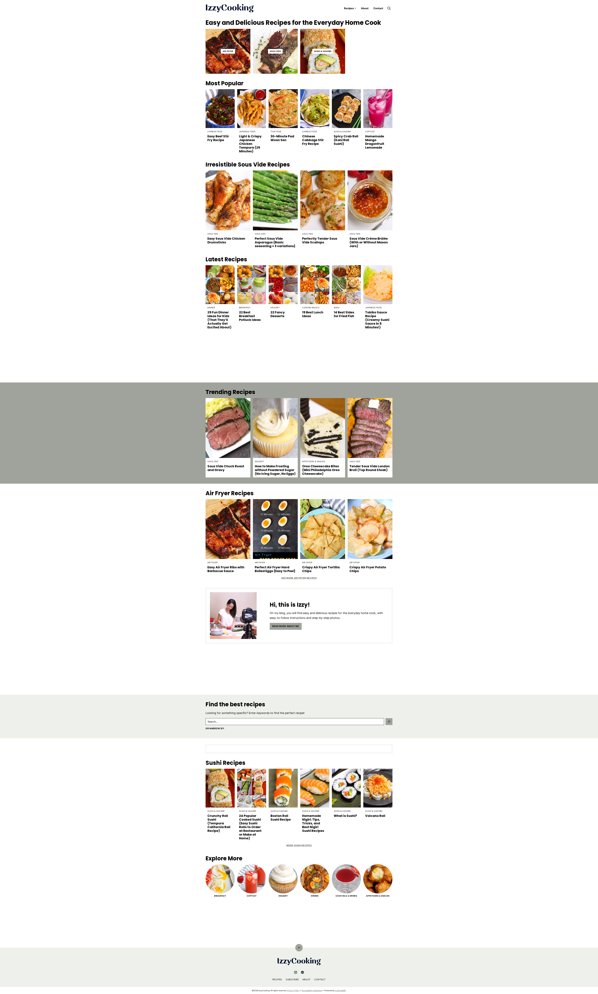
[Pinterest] (302, 972)
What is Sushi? (345, 816)
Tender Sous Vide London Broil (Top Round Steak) (369, 468)
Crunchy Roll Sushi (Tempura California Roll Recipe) (218, 823)
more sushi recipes (299, 845)
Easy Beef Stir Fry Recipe (218, 138)
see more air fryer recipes (299, 578)
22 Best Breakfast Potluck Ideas (250, 316)
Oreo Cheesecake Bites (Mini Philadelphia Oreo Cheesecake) (321, 470)
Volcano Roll (375, 816)
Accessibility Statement (312, 990)
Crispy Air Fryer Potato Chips (367, 569)
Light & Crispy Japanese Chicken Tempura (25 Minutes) (250, 143)
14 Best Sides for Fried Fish (344, 314)
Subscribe (292, 979)
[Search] (389, 8)
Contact (378, 8)
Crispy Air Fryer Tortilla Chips (321, 569)
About (364, 8)
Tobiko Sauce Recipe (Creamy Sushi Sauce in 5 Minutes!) (377, 319)
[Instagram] (295, 972)
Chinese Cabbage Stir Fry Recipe (313, 140)
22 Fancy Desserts (278, 314)
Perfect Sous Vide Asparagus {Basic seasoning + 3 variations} (275, 242)
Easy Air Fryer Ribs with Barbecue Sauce (225, 569)
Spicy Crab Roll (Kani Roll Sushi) (346, 140)
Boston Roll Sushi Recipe (281, 818)
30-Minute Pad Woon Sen (282, 138)
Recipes (349, 8)
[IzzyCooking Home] (230, 8)
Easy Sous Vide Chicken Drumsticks (226, 240)
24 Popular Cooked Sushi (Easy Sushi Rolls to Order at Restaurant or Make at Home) (250, 827)
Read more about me (285, 626)
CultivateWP (340, 990)
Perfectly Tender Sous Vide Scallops (319, 240)
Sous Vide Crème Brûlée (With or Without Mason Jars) (368, 242)
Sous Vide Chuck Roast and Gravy (225, 468)
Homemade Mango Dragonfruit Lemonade (374, 142)
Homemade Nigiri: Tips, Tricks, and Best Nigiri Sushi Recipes (313, 823)
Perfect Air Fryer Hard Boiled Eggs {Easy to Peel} (275, 569)
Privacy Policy (293, 990)
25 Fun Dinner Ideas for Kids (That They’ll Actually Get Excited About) (219, 319)
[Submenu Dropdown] (355, 8)
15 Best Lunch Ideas (312, 314)
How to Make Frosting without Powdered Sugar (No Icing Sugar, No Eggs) (275, 470)
